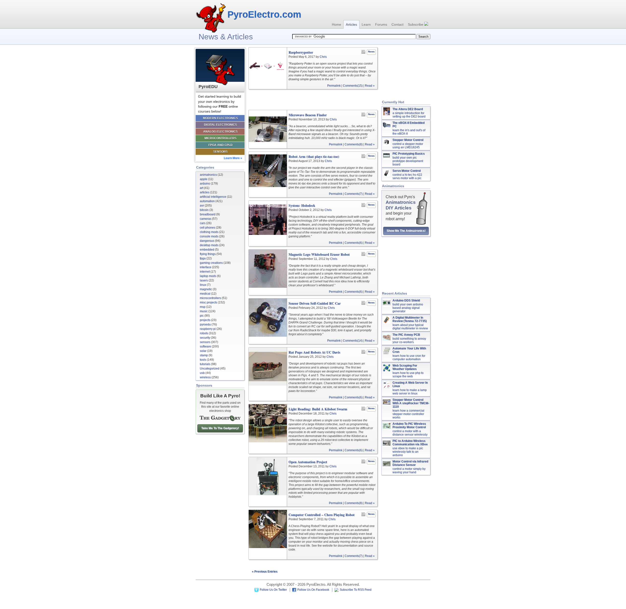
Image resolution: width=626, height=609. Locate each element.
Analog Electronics (220, 131)
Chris (323, 56)
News (371, 51)
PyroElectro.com (264, 14)
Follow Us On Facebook (313, 589)
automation (207, 201)
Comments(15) (353, 85)
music (204, 311)
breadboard (207, 214)
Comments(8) (354, 144)
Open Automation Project (308, 462)
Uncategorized (209, 368)
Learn (366, 24)
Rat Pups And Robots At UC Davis (314, 352)
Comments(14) (353, 340)
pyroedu (205, 324)
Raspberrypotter (301, 52)
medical (205, 293)
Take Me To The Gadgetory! (220, 428)
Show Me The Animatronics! (406, 230)
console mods (209, 236)
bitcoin (204, 210)
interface (205, 267)
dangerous (207, 240)
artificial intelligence (213, 196)
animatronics (208, 174)
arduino (205, 183)
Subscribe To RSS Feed (355, 589)
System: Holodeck (302, 205)
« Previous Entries (265, 571)
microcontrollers (210, 298)
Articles (351, 24)
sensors (205, 342)
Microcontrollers (220, 138)
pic (202, 315)
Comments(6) (354, 242)
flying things (208, 254)
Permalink (334, 85)
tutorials (205, 364)
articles (204, 192)
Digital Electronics (220, 124)
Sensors (220, 151)
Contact (397, 24)
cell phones (207, 227)
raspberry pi (208, 329)
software (205, 346)
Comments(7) (354, 193)
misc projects (208, 302)
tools (203, 359)
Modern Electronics (220, 118)
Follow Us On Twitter (273, 589)
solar (203, 351)
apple (203, 179)
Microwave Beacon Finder (308, 115)
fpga (203, 258)
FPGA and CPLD (220, 145)
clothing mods (209, 232)
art (201, 188)
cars (202, 223)
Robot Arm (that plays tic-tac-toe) (314, 157)
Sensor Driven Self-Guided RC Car (315, 303)
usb (202, 373)
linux (203, 285)
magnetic (206, 289)
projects (205, 320)
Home (336, 24)
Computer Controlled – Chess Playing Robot (322, 515)
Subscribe (416, 24)
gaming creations (211, 262)
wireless (205, 377)
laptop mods (208, 276)
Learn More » (233, 158)
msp (202, 307)
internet (205, 271)
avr (202, 205)
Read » (370, 85)
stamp (204, 355)
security (205, 337)
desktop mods (209, 245)
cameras (205, 218)
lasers (204, 280)
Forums (381, 24)
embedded (207, 249)
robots (204, 333)
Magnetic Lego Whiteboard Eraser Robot (319, 254)
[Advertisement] (313, 99)
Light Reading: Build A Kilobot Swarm (318, 409)
